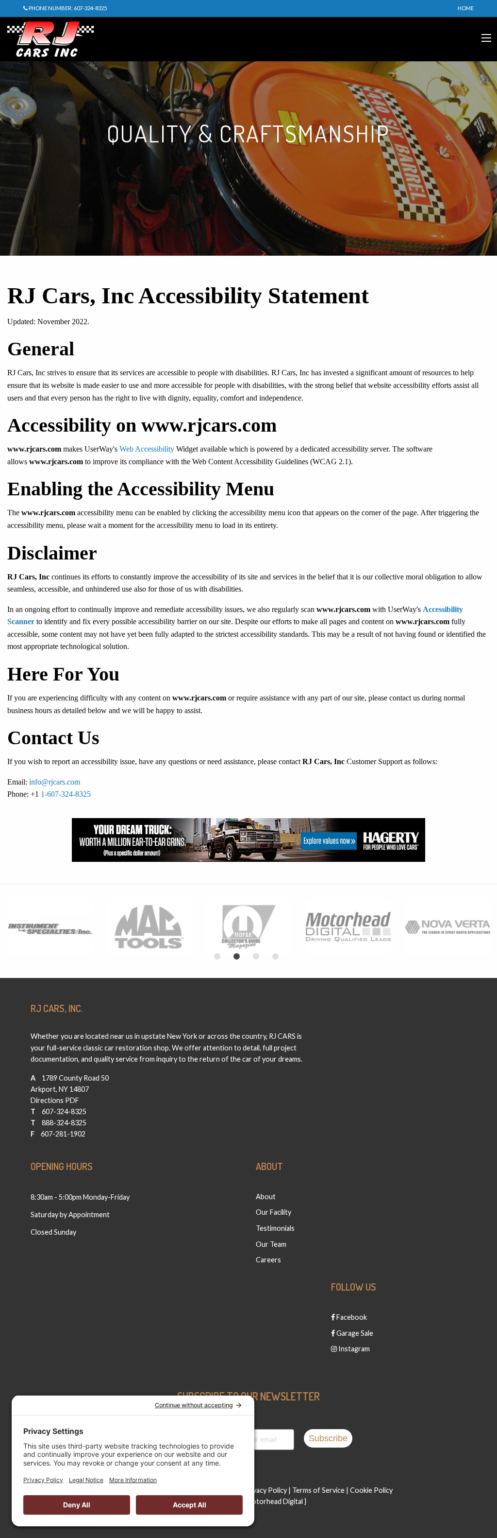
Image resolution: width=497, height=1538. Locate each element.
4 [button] (275, 956)
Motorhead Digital (274, 1501)
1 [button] (217, 956)
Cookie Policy (371, 1490)
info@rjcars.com (54, 782)
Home (466, 8)
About (266, 1196)
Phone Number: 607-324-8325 (67, 8)
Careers (268, 1260)
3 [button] (256, 956)
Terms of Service (318, 1490)
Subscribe (328, 1438)
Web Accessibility (146, 449)
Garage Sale (354, 1333)
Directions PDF (55, 1100)
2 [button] (236, 956)
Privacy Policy (265, 1490)
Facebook (351, 1317)
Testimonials (275, 1228)
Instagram (353, 1349)
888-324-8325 (64, 1123)
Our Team (271, 1244)
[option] (49, 927)
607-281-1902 (63, 1134)
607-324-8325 (64, 1111)
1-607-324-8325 (66, 794)
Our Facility (273, 1212)
